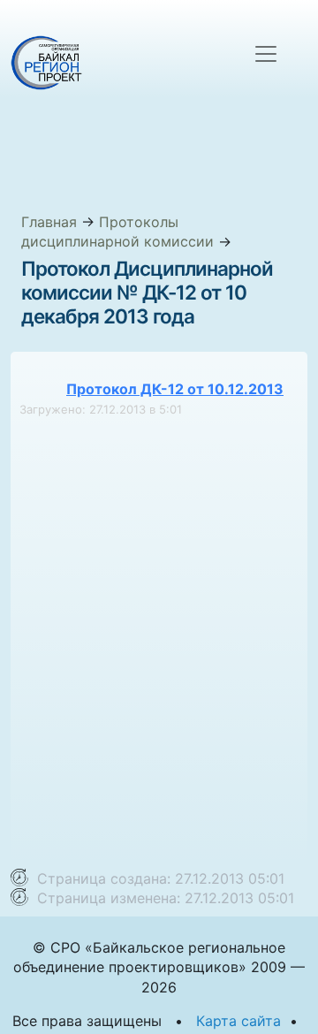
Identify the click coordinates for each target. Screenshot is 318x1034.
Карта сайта (238, 1021)
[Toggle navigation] (266, 54)
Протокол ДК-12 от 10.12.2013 (175, 389)
